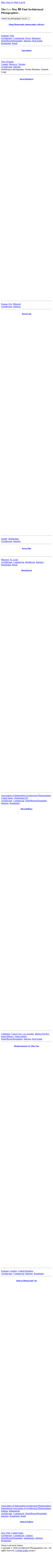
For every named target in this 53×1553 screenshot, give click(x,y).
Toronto (21, 64)
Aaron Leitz (26, 314)
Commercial (18, 38)
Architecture (6, 38)
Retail (14, 43)
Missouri (17, 304)
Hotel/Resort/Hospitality (12, 41)
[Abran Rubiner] (26, 1028)
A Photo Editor (22, 1550)
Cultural (29, 1535)
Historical (36, 38)
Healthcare (30, 562)
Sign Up (10, 2)
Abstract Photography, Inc (26, 1281)
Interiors (27, 41)
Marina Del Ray (42, 1034)
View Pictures (7, 61)
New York (5, 1533)
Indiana (4, 1511)
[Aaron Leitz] (26, 533)
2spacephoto (27, 50)
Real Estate (37, 41)
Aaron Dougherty (26, 79)
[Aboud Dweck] (26, 790)
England (5, 35)
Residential (6, 43)
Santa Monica (7, 1036)
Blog (3, 2)
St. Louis (14, 559)
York (12, 35)
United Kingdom (25, 1271)
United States (7, 798)
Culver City (16, 1034)
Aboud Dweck (26, 570)
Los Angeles (28, 1034)
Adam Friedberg (26, 1522)
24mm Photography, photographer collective (26, 24)
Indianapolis (14, 1511)
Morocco (13, 64)
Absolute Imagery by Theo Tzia (26, 1046)
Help (16, 2)
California (5, 1034)
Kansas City (6, 304)
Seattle (4, 539)
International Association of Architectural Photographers (26, 1508)
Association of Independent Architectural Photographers (26, 795)
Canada (4, 64)
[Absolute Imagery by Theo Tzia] (26, 1265)
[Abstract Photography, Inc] (26, 1500)
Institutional (29, 1538)
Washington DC (21, 798)
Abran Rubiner (26, 809)
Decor (28, 38)
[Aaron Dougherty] (26, 298)
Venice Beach (21, 1036)
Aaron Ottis (26, 548)
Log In (22, 2)
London (13, 1271)
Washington (13, 539)
